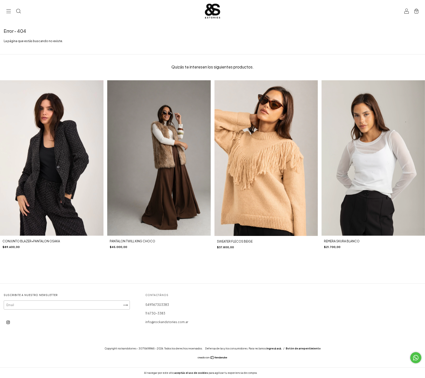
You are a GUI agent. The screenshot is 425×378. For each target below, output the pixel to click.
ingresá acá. (274, 348)
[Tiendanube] (212, 358)
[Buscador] (18, 12)
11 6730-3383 (155, 313)
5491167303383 (157, 305)
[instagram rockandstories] (8, 322)
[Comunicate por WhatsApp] (415, 357)
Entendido (271, 373)
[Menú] (8, 12)
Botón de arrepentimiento (303, 348)
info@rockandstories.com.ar (166, 322)
